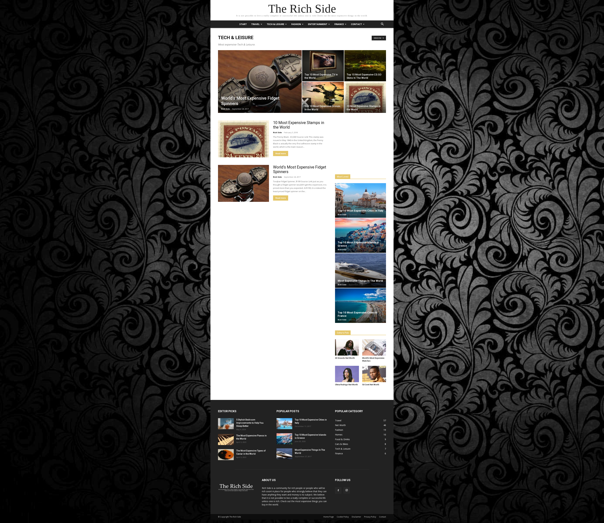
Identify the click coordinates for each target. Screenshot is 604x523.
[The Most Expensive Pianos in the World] (226, 439)
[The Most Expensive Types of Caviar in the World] (226, 454)
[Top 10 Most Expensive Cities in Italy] (360, 200)
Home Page (328, 516)
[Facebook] (338, 490)
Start (243, 24)
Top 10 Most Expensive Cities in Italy (360, 210)
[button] (382, 24)
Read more (280, 153)
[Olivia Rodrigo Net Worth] (347, 374)
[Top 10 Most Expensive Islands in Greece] (360, 235)
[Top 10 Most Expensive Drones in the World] (323, 97)
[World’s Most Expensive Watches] (374, 347)
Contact (356, 24)
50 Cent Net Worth (370, 384)
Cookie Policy (343, 516)
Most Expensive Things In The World (360, 280)
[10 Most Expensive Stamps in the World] (365, 97)
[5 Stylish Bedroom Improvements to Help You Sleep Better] (226, 423)
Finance (339, 24)
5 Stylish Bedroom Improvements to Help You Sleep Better (249, 422)
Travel (255, 24)
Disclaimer (356, 516)
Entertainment (317, 24)
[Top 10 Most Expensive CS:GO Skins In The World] (365, 65)
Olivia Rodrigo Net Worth (346, 384)
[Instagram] (347, 490)
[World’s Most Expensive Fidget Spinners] (260, 86)
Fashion (296, 24)
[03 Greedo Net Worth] (347, 347)
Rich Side (225, 109)
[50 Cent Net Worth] (374, 374)
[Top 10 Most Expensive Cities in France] (360, 305)
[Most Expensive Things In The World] (360, 270)
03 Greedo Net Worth (345, 358)
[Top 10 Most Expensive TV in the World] (323, 65)
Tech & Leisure (275, 24)
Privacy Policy (370, 516)
